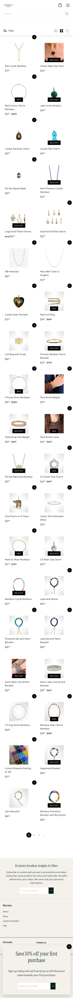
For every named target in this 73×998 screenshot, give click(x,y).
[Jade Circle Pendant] (54, 95)
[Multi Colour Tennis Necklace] (19, 97)
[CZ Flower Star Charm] (54, 466)
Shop (5, 916)
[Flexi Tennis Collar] (54, 427)
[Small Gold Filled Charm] (54, 221)
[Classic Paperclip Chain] (54, 56)
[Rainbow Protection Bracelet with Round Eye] (54, 803)
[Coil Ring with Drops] (19, 344)
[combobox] (36, 14)
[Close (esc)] (69, 946)
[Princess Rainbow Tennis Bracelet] (54, 345)
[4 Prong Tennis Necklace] (19, 387)
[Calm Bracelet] (19, 801)
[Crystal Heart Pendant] (19, 304)
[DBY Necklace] (19, 261)
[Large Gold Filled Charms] (19, 221)
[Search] (66, 14)
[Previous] (28, 835)
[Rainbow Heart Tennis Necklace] (54, 716)
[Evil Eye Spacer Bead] (19, 178)
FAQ (5, 925)
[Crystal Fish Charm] (54, 138)
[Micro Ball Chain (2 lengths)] (54, 263)
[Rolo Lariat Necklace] (19, 56)
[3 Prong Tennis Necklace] (19, 715)
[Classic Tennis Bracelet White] (54, 507)
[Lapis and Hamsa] (54, 589)
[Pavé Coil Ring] (54, 304)
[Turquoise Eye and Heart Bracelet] (19, 630)
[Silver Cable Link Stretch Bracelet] (54, 673)
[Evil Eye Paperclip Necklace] (19, 466)
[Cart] (60, 5)
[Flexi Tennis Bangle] (54, 387)
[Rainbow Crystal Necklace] (19, 589)
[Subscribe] (53, 986)
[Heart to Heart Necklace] (19, 549)
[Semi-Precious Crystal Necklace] (54, 179)
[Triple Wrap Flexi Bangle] (19, 427)
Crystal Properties (11, 920)
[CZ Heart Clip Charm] (54, 549)
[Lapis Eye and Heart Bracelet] (54, 630)
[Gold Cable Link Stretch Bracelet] (19, 673)
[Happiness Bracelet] (54, 758)
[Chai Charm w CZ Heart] (19, 506)
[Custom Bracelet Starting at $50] (19, 759)
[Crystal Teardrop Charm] (19, 138)
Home (5, 911)
